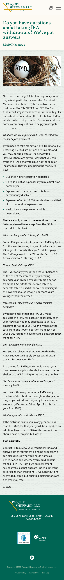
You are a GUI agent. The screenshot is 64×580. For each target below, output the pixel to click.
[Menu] (58, 8)
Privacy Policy (20, 573)
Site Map (45, 573)
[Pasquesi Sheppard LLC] (17, 7)
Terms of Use (34, 573)
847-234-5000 (50, 8)
